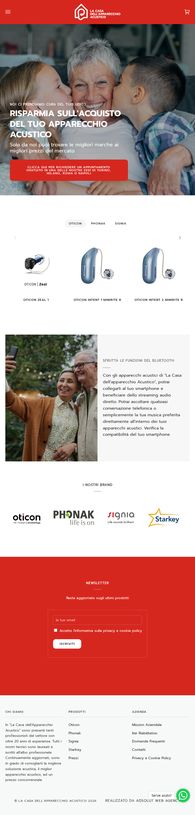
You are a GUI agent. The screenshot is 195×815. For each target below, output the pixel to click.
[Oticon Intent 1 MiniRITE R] (97, 265)
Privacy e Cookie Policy (151, 758)
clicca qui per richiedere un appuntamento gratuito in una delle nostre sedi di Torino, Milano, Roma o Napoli (68, 170)
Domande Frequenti (148, 741)
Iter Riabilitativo (144, 733)
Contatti (138, 749)
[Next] (179, 237)
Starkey (75, 749)
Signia (73, 741)
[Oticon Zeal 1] (36, 265)
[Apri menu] (13, 12)
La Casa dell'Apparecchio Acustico (53, 801)
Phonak (75, 733)
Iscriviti (67, 643)
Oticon (74, 724)
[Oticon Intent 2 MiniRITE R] (159, 265)
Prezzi (73, 758)
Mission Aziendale (147, 724)
